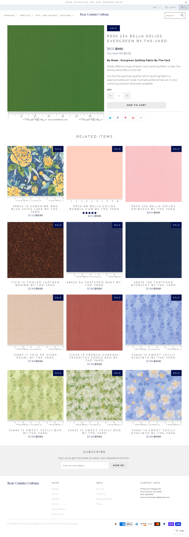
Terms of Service (58, 509)
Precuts (25, 15)
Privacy (99, 504)
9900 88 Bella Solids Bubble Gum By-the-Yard (94, 174)
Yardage (10, 15)
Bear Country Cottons (94, 14)
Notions (66, 15)
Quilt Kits (55, 499)
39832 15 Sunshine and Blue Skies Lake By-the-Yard (35, 174)
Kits (38, 15)
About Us (100, 489)
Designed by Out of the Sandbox (46, 524)
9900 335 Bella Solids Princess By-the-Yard (154, 174)
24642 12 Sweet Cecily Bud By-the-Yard (94, 398)
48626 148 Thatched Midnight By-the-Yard (154, 250)
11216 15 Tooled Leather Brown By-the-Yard (35, 250)
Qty (109, 89)
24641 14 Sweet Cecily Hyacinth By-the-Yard (154, 398)
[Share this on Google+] (133, 118)
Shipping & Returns (104, 499)
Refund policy (57, 514)
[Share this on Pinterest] (125, 118)
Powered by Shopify (69, 524)
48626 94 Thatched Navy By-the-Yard (94, 250)
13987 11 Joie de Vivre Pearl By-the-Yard (35, 323)
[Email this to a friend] (141, 118)
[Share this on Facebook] (118, 118)
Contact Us (100, 494)
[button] (89, 213)
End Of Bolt (50, 15)
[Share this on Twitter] (110, 118)
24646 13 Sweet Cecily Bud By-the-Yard (35, 398)
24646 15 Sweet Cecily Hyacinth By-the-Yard (154, 323)
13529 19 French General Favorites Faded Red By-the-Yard (94, 323)
